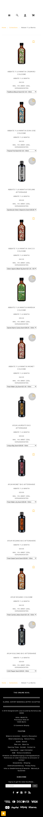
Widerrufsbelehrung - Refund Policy (21, 739)
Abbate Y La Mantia (21, 78)
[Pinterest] (25, 792)
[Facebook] (13, 792)
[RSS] (29, 792)
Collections (13, 27)
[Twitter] (17, 792)
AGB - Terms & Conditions (21, 753)
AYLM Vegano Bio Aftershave (21, 541)
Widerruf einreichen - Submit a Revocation (21, 736)
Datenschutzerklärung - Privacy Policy (21, 766)
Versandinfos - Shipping (21, 763)
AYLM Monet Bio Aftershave (21, 484)
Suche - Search (21, 742)
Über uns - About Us (21, 744)
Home (4, 27)
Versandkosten (21, 88)
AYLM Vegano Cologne (22, 597)
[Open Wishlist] (3, 813)
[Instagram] (21, 792)
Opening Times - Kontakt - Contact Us (21, 747)
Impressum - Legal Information (21, 750)
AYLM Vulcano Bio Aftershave (21, 653)
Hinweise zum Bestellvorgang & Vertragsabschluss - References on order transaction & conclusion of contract (22, 758)
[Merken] (33, 41)
